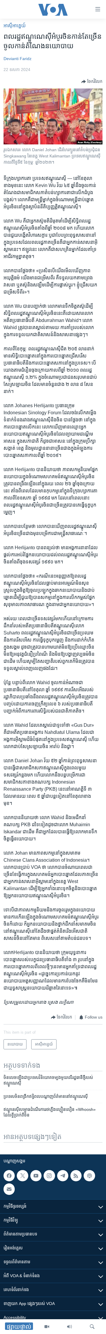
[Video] (47, 1326)
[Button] (91, 81)
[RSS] (76, 1175)
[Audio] (69, 1326)
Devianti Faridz (18, 58)
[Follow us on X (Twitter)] (22, 1175)
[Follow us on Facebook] (9, 1175)
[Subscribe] (9, 1189)
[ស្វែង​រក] (92, 1326)
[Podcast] (89, 1175)
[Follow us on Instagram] (49, 1175)
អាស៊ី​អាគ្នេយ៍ (15, 25)
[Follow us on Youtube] (36, 1175)
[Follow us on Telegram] (62, 1175)
